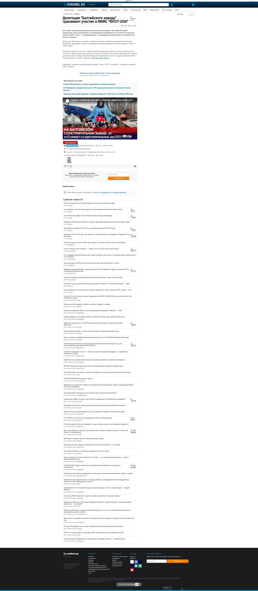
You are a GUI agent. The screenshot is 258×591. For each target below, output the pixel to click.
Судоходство (81, 10)
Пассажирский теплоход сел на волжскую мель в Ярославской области (90, 393)
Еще (176, 10)
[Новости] (69, 160)
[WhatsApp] (140, 566)
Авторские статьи (117, 562)
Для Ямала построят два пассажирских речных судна (84, 438)
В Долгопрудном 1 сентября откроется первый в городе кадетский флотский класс (94, 317)
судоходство (70, 245)
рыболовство (80, 356)
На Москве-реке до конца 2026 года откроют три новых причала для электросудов (94, 242)
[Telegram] (136, 566)
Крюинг (114, 560)
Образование (154, 10)
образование (80, 319)
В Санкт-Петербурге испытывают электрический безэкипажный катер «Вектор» (93, 526)
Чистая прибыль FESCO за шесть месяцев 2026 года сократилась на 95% (91, 263)
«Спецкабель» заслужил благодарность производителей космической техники (93, 209)
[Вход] (193, 5)
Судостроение (69, 10)
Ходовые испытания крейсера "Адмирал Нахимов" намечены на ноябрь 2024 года (98, 94)
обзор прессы (71, 259)
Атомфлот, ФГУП (72, 145)
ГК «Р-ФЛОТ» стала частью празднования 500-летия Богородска (88, 418)
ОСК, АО (98, 145)
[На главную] (74, 4)
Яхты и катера (167, 10)
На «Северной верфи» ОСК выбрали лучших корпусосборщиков (88, 216)
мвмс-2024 (91, 155)
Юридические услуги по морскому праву (70, 567)
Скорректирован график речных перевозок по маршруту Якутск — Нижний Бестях (94, 539)
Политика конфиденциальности (97, 567)
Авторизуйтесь (106, 192)
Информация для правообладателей (99, 569)
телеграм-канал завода (100, 58)
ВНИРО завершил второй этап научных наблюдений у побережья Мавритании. (93, 366)
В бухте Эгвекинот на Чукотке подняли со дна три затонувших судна (89, 203)
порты (78, 300)
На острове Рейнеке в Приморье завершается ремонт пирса (86, 451)
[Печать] (135, 166)
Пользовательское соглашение (97, 565)
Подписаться (70, 143)
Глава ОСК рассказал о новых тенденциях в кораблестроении (89, 84)
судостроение (80, 522)
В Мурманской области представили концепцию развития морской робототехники (94, 405)
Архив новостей (116, 565)
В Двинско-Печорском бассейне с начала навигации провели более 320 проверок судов (97, 222)
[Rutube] (140, 562)
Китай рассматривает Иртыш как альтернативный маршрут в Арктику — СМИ (93, 310)
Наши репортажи (117, 564)
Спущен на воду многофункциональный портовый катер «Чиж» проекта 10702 (93, 277)
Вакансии (132, 558)
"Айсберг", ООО (107, 145)
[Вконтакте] (136, 562)
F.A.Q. (90, 573)
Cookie (132, 584)
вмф (78, 374)
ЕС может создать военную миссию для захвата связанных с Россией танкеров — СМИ (96, 284)
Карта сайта (91, 571)
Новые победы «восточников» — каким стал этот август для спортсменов (91, 249)
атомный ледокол (80, 152)
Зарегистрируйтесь (120, 192)
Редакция (91, 560)
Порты (125, 10)
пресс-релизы (71, 251)
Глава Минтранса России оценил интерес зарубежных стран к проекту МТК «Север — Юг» (98, 290)
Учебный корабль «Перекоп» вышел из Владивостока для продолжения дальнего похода (97, 372)
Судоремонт (93, 10)
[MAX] (132, 566)
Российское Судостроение (119, 556)
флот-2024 (99, 155)
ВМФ (145, 10)
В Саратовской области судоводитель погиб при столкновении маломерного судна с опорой (98, 473)
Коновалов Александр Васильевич (78, 149)
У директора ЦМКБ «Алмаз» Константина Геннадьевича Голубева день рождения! (94, 399)
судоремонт (80, 498)
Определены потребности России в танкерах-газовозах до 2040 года (89, 228)
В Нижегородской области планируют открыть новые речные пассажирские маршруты (96, 424)
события (77, 14)
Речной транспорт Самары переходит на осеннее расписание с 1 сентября (92, 445)
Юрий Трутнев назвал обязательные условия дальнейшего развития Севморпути (94, 360)
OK (137, 584)
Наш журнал (92, 558)
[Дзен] (132, 562)
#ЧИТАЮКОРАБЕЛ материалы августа (78, 378)
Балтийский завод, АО (86, 145)
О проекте (91, 556)
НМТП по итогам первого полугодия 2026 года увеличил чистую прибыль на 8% (93, 532)
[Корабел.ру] (71, 554)
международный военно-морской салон (101, 152)
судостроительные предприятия (75, 155)
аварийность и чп (81, 395)
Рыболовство (135, 10)
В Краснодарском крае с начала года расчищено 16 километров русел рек (91, 331)
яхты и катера (71, 280)
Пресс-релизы (115, 10)
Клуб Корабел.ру (93, 564)
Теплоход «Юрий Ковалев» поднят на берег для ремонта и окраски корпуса (92, 496)
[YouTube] (132, 570)
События (104, 10)
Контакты (132, 556)
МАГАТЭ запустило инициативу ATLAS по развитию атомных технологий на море (94, 412)
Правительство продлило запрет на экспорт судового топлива (87, 304)
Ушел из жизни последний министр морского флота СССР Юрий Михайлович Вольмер (96, 337)
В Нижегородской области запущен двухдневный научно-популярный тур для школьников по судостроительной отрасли (93, 344)
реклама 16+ (253, 1)
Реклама (90, 562)
